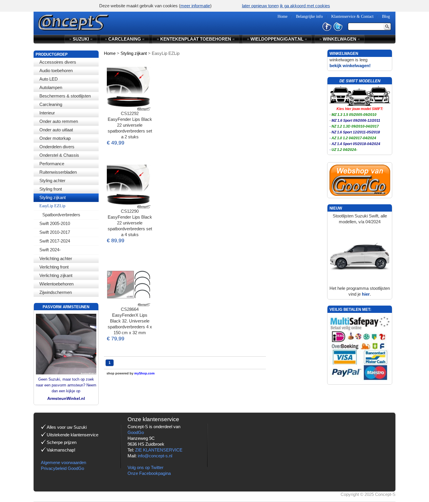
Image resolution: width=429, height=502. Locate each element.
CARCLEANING (124, 38)
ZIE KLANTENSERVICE (158, 449)
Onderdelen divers (56, 146)
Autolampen (50, 87)
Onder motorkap (55, 138)
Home (110, 53)
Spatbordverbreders (61, 214)
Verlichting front (54, 266)
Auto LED (48, 78)
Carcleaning (50, 104)
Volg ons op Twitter (145, 467)
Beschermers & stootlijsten (65, 95)
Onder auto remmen (58, 121)
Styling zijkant (52, 197)
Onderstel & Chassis (59, 155)
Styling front (50, 188)
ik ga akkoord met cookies (305, 5)
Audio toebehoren (56, 70)
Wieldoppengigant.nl (277, 38)
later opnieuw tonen (260, 5)
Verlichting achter (55, 258)
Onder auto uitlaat (56, 129)
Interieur (47, 112)
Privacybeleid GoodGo (62, 468)
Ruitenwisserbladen (58, 172)
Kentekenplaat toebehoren (196, 38)
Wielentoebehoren (56, 283)
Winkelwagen (339, 38)
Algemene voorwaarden (63, 462)
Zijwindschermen (55, 292)
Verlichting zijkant (55, 275)
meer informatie (195, 5)
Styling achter (52, 180)
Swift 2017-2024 (54, 240)
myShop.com (144, 373)
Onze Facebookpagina (149, 473)
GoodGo (136, 432)
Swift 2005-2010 (54, 223)
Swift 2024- (50, 249)
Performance (51, 163)
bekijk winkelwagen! (350, 65)
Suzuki (81, 38)
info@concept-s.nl (155, 455)
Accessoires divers (57, 62)
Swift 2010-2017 (54, 232)
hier (366, 294)
